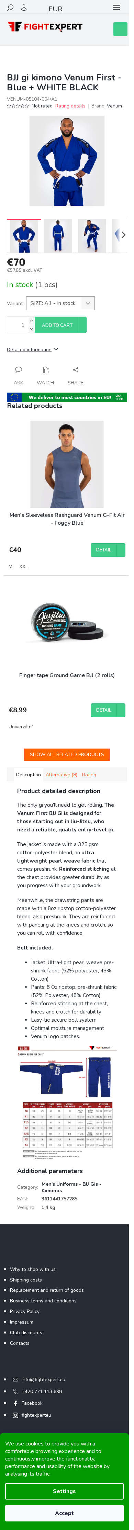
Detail (103, 550)
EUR (55, 9)
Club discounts (26, 1332)
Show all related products (67, 754)
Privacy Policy (25, 1311)
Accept (64, 1513)
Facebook (32, 1403)
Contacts (20, 1343)
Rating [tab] (89, 775)
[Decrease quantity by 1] (31, 329)
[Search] (10, 7)
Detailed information (29, 349)
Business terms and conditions (43, 1301)
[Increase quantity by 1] (31, 321)
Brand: (106, 106)
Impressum (21, 1322)
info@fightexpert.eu (43, 1379)
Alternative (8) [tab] (61, 775)
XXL (23, 566)
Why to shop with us (33, 1269)
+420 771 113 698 (42, 1391)
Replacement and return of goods (47, 1290)
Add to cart (57, 325)
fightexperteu (36, 1415)
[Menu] (116, 7)
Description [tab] (28, 775)
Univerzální (21, 727)
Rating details (70, 106)
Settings (64, 1491)
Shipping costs (26, 1280)
